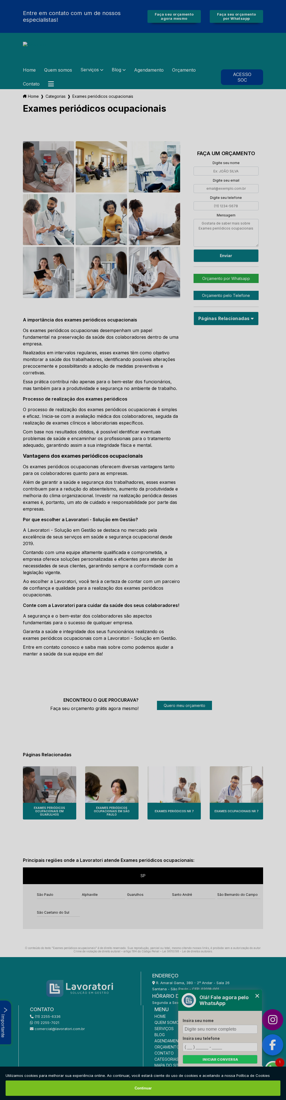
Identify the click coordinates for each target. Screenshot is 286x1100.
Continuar (143, 1088)
